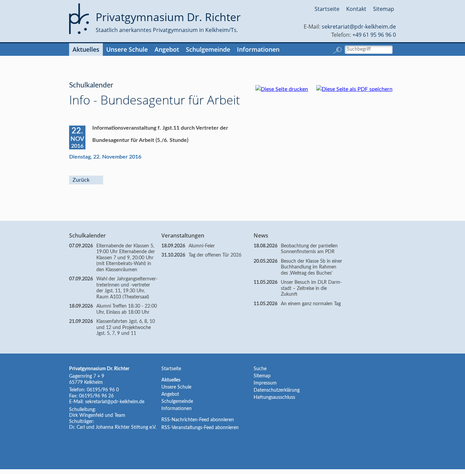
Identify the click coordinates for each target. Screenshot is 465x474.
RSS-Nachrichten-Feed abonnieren (197, 420)
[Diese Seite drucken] (285, 89)
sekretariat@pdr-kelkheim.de (359, 26)
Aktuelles (86, 49)
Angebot (167, 49)
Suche (260, 368)
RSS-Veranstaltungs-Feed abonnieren (200, 427)
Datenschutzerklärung (277, 390)
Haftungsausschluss (274, 397)
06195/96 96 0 (103, 390)
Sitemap (383, 9)
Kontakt (356, 9)
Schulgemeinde (208, 49)
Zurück (81, 180)
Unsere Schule (127, 49)
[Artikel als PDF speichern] (357, 89)
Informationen (258, 49)
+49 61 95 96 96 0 (374, 34)
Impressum (265, 383)
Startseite (327, 9)
